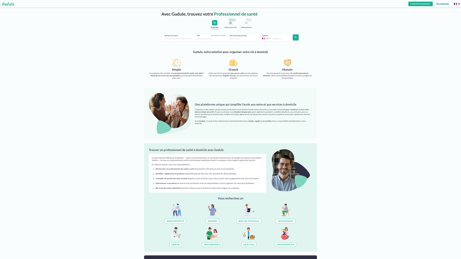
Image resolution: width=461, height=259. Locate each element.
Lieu (198, 35)
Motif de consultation (238, 35)
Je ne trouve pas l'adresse (218, 35)
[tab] (215, 25)
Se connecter (443, 3)
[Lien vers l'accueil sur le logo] (7, 4)
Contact (265, 35)
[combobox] (178, 38)
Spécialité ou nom (171, 35)
